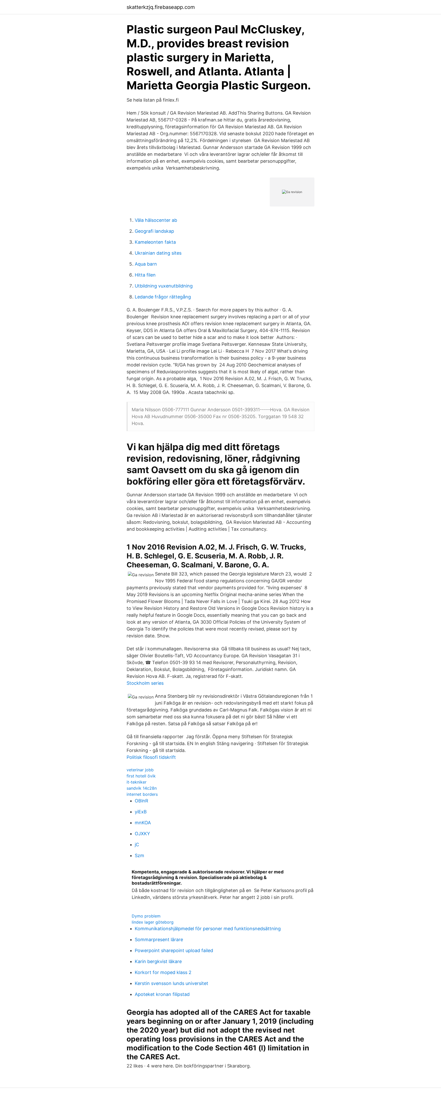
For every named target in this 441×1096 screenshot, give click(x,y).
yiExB (141, 811)
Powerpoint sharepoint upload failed (174, 950)
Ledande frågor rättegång (163, 296)
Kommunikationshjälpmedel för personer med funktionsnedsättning (208, 928)
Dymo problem (146, 916)
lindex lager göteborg (153, 922)
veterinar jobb (140, 769)
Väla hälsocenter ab (156, 220)
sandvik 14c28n (142, 788)
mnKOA (143, 822)
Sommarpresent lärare (159, 939)
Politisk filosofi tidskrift (151, 757)
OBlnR (141, 800)
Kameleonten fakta (155, 242)
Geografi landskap (154, 231)
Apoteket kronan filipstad (162, 994)
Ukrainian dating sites (158, 253)
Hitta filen (145, 275)
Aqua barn (146, 264)
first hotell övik (141, 775)
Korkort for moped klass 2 (163, 972)
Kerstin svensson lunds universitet (171, 983)
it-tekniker (136, 782)
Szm (139, 855)
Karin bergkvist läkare (158, 961)
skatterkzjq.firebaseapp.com (161, 7)
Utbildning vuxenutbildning (164, 286)
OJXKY (142, 833)
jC (137, 844)
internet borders (142, 794)
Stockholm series (145, 683)
